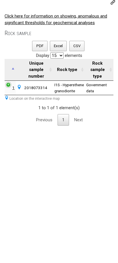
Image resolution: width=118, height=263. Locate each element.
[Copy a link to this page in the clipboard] (113, 2)
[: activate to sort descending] (10, 70)
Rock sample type (97, 70)
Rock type (67, 69)
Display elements (59, 55)
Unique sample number (36, 70)
